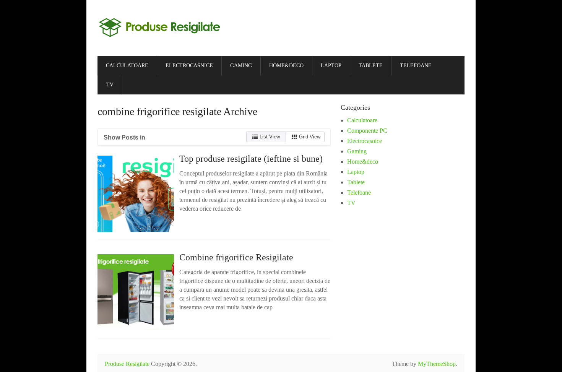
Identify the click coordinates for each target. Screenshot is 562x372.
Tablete (371, 65)
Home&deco (286, 65)
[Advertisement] (451, 273)
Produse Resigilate (127, 364)
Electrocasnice (189, 65)
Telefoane (416, 65)
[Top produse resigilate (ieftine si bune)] (135, 194)
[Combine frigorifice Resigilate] (135, 292)
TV (110, 85)
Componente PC (367, 130)
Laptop (331, 65)
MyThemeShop (437, 364)
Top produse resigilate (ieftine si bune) (251, 159)
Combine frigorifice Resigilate (236, 257)
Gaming (241, 65)
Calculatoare (127, 65)
